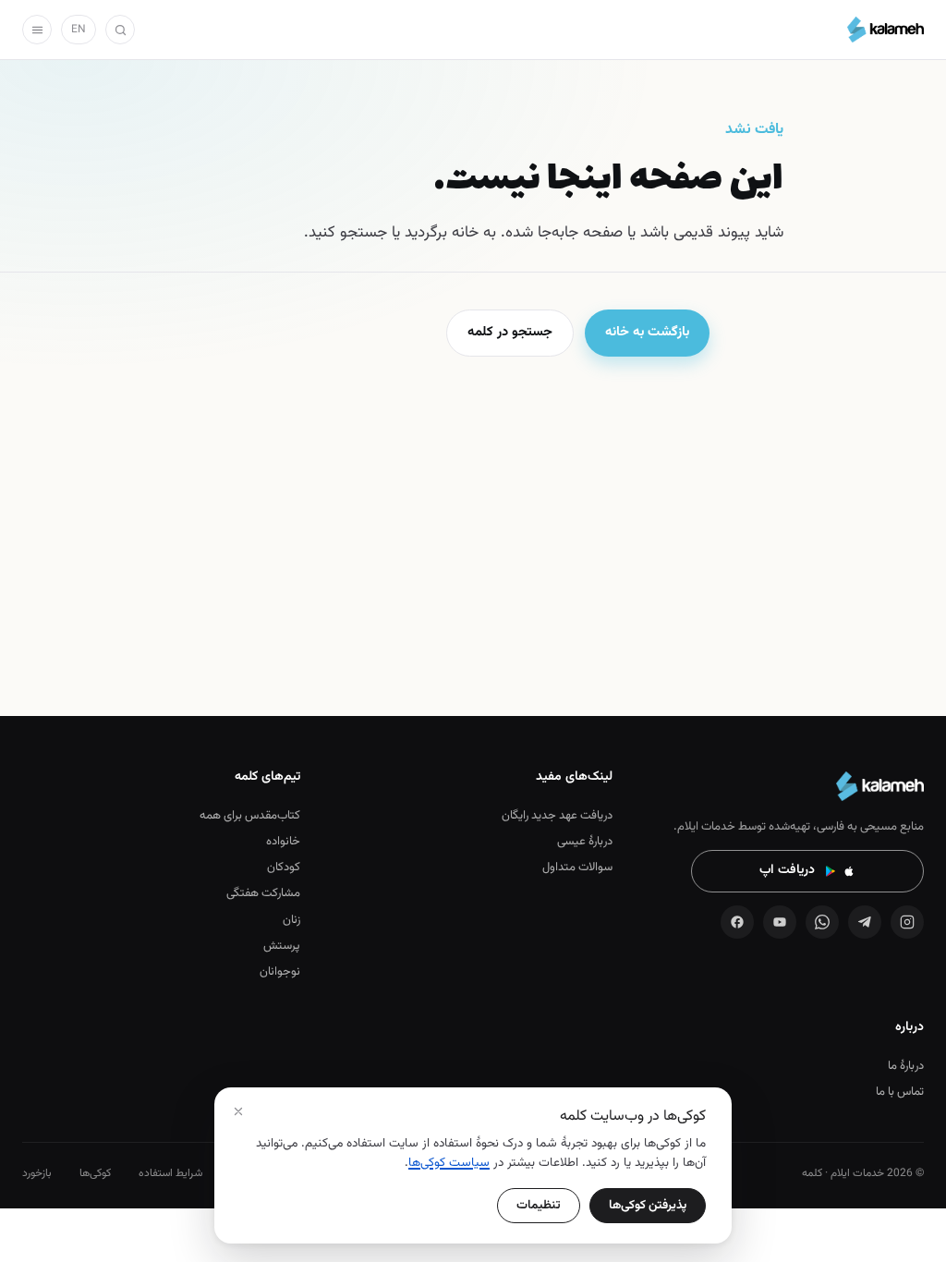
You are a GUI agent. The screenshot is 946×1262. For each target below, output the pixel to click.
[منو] (37, 29)
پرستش (281, 946)
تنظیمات (538, 1205)
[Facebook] (737, 922)
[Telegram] (864, 922)
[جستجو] (120, 29)
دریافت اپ (787, 870)
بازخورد (37, 1173)
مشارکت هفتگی (263, 893)
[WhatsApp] (822, 922)
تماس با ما (900, 1092)
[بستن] (238, 1111)
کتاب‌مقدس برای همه (250, 816)
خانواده (283, 841)
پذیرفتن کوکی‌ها (647, 1205)
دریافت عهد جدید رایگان (557, 816)
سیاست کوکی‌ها (449, 1162)
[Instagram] (907, 922)
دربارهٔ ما (906, 1066)
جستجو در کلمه (509, 332)
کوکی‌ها (95, 1173)
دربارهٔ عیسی (584, 841)
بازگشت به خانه (647, 332)
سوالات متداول (577, 867)
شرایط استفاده (170, 1173)
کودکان (283, 867)
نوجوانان (280, 972)
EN (78, 29)
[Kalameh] (885, 29)
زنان (291, 920)
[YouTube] (779, 922)
